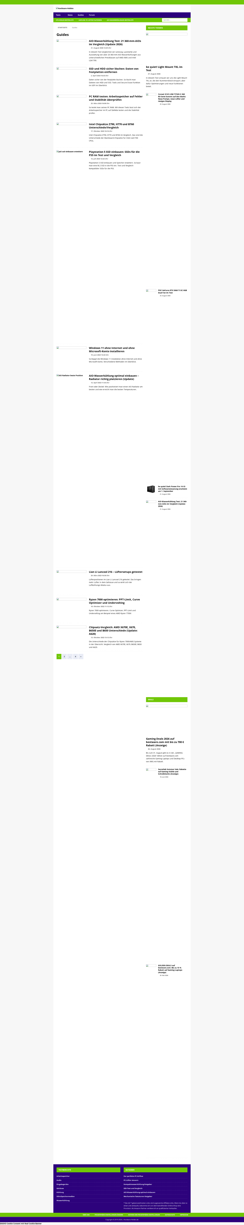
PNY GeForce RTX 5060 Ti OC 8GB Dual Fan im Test (172, 291)
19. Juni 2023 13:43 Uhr (100, 355)
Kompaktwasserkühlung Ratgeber (138, 1184)
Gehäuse (60, 1188)
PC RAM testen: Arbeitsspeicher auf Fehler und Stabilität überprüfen (116, 98)
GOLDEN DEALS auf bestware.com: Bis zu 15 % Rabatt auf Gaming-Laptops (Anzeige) (170, 969)
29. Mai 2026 (164, 975)
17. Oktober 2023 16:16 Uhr (101, 131)
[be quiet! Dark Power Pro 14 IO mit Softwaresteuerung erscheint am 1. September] (151, 489)
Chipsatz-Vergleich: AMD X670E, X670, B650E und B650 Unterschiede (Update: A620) (113, 630)
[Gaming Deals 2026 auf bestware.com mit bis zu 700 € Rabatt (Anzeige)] (166, 720)
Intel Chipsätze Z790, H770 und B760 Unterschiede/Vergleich (111, 125)
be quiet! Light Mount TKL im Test (164, 68)
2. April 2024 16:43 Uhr (100, 75)
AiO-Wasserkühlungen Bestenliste (120, 20)
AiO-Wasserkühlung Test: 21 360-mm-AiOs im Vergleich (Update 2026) (115, 42)
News (70, 15)
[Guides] (71, 50)
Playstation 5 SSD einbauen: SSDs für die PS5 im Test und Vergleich (114, 153)
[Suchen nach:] (174, 20)
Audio (59, 1180)
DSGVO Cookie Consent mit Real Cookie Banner (21, 1223)
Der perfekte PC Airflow (133, 1176)
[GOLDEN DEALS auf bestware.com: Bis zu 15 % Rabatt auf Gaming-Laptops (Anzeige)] (151, 1059)
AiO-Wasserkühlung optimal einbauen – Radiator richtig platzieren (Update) (114, 377)
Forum (92, 15)
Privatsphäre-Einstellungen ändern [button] (109, 1215)
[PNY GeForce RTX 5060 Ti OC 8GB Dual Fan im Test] (151, 384)
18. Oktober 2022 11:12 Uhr (101, 606)
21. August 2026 (165, 494)
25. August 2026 (165, 104)
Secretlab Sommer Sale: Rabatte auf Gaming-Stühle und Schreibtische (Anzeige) (172, 771)
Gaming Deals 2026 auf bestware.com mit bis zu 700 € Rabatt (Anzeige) (165, 742)
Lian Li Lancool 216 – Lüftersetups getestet (115, 572)
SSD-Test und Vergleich (133, 1188)
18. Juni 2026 (164, 777)
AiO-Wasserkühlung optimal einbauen (139, 1192)
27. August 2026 (154, 74)
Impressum (184, 1215)
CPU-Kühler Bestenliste (65, 20)
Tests (58, 15)
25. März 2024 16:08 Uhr (100, 103)
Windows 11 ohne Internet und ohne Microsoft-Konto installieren (112, 349)
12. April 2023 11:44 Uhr (100, 382)
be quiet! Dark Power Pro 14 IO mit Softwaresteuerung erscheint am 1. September (172, 488)
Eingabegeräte (62, 1184)
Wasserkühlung (63, 1200)
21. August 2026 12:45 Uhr (101, 48)
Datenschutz (170, 1215)
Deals (151, 699)
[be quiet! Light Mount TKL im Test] (166, 48)
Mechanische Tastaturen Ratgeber (138, 1196)
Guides (81, 15)
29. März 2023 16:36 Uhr (100, 575)
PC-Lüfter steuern (131, 1180)
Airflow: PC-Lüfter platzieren (90, 20)
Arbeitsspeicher (63, 1176)
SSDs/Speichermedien (66, 1196)
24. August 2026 (165, 296)
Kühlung (60, 1192)
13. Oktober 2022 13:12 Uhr (101, 637)
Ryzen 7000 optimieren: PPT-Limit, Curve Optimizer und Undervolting (114, 601)
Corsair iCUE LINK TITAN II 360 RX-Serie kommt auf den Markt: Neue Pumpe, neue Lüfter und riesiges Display (172, 97)
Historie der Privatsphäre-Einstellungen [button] (144, 1215)
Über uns (86, 1215)
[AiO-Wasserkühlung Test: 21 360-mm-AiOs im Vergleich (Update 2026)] (151, 595)
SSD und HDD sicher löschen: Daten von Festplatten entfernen (114, 70)
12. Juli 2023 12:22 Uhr (99, 159)
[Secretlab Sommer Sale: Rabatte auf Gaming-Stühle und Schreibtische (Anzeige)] (151, 863)
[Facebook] (188, 2)
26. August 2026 (154, 749)
